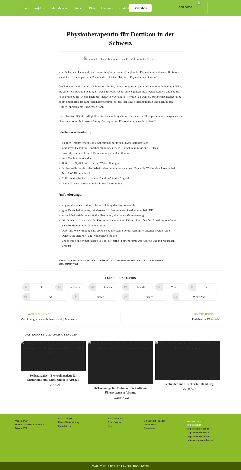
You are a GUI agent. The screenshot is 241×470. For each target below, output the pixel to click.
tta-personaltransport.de (198, 436)
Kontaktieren (64, 426)
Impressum (149, 428)
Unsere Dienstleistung (68, 422)
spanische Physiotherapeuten (145, 260)
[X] (98, 452)
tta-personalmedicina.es (198, 432)
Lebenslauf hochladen (154, 421)
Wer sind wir (21, 421)
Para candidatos (116, 418)
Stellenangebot (68, 264)
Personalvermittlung (91, 260)
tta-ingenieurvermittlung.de (200, 440)
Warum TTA (21, 428)
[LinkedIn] (125, 452)
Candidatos (184, 7)
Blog (110, 426)
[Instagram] (116, 452)
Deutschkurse (114, 422)
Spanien (121, 260)
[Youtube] (143, 452)
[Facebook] (107, 452)
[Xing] (134, 452)
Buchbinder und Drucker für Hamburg (187, 384)
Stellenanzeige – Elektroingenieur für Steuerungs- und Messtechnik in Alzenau (53, 377)
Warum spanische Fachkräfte (29, 424)
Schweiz (111, 260)
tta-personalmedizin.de (198, 428)
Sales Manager (65, 418)
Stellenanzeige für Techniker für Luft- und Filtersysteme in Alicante (120, 390)
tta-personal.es (194, 424)
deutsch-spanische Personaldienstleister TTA (96, 77)
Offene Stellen (150, 424)
